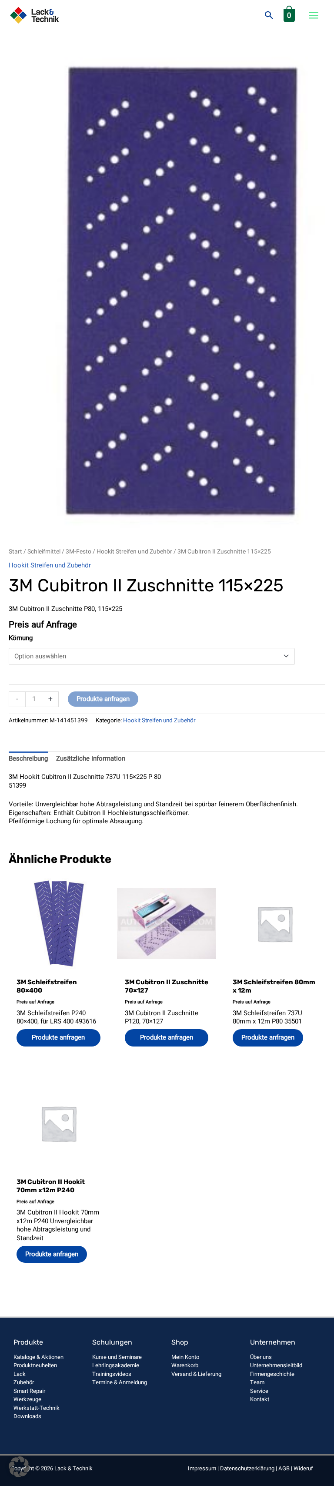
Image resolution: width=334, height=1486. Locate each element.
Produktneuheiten (35, 1365)
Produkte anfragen (103, 699)
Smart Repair (29, 1391)
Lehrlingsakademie (115, 1365)
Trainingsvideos (111, 1374)
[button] (269, 15)
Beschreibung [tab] (28, 758)
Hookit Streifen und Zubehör (134, 551)
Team (257, 1382)
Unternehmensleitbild (276, 1365)
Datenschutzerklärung (247, 1468)
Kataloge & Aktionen (38, 1357)
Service (259, 1391)
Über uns (261, 1357)
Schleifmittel (43, 551)
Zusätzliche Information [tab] (90, 758)
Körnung (21, 638)
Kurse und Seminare (117, 1357)
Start (15, 551)
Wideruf (303, 1468)
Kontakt (259, 1399)
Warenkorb (184, 1365)
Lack (19, 1374)
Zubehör (23, 1382)
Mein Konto (185, 1357)
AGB (284, 1468)
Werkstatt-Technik (36, 1408)
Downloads (27, 1416)
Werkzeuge (27, 1399)
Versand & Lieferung (196, 1374)
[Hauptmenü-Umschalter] (314, 15)
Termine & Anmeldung (119, 1382)
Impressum (202, 1468)
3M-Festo (78, 551)
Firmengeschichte (272, 1374)
